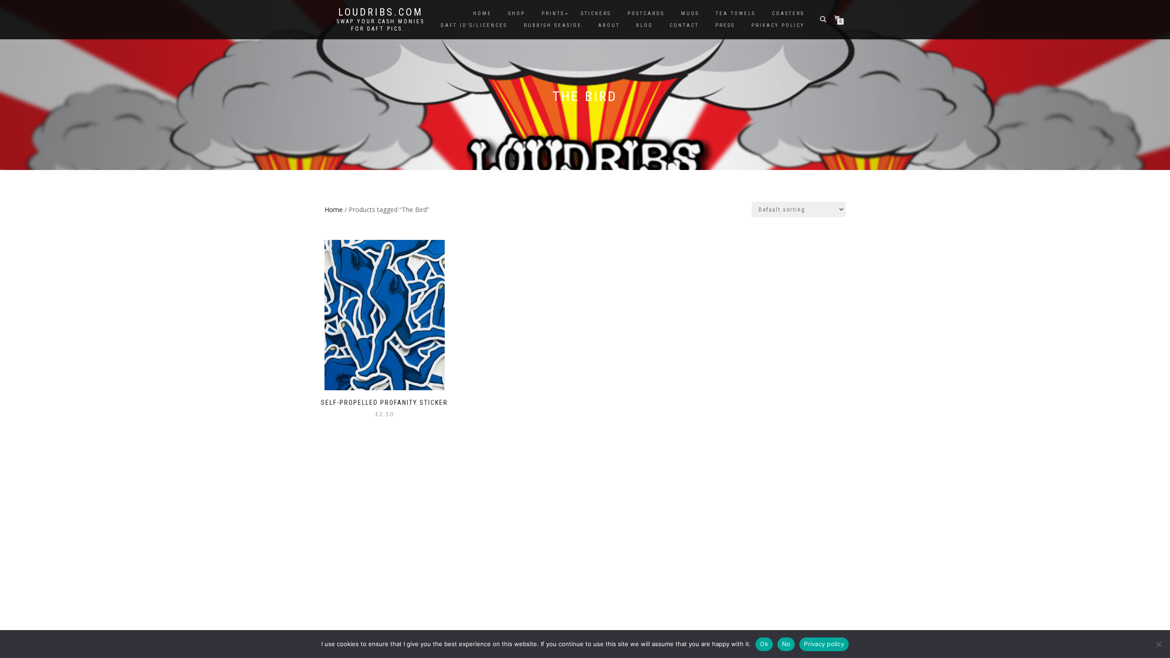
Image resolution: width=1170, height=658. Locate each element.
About (609, 25)
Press (725, 25)
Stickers (596, 13)
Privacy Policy (777, 25)
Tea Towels (735, 13)
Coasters (788, 13)
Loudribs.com (380, 12)
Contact (684, 25)
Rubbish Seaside (553, 25)
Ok (764, 643)
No (786, 643)
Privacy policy (824, 643)
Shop (516, 13)
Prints (553, 13)
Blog (644, 25)
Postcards (646, 13)
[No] (1158, 644)
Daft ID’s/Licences (474, 25)
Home (482, 13)
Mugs (690, 13)
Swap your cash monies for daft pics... (380, 25)
